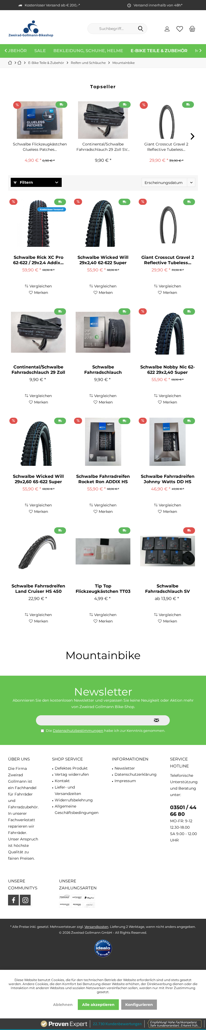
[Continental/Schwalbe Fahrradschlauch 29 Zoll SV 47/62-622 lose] (103, 120)
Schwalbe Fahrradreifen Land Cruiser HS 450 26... (38, 588)
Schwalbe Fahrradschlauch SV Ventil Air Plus (167, 588)
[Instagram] (25, 900)
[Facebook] (13, 900)
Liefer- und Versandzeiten (68, 790)
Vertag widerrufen (72, 774)
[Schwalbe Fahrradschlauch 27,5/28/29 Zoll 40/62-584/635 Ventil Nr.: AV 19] (103, 332)
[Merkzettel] (179, 28)
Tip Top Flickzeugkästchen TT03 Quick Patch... (103, 588)
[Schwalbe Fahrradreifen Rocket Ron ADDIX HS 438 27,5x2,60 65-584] (103, 442)
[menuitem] (192, 28)
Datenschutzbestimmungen (78, 730)
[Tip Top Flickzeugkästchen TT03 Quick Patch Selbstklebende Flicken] (103, 551)
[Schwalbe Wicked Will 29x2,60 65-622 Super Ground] (38, 442)
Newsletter (125, 768)
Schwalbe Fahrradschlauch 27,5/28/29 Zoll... (103, 369)
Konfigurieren (139, 1004)
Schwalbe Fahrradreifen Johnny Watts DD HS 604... (167, 479)
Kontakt (62, 780)
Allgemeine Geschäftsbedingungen (76, 809)
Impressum (125, 780)
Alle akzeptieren (98, 1004)
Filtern (26, 182)
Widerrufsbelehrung (74, 800)
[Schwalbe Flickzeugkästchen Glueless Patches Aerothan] (39, 120)
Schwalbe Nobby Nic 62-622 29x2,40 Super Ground (167, 369)
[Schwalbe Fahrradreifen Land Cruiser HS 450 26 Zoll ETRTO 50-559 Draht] (38, 551)
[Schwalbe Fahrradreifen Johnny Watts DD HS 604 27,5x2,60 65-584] (167, 442)
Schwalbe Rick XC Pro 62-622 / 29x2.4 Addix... (38, 260)
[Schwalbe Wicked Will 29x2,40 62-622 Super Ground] (103, 223)
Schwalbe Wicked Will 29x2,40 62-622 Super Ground (103, 260)
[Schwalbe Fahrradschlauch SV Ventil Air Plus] (167, 551)
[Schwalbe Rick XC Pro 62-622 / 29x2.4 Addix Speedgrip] (38, 223)
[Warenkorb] (192, 28)
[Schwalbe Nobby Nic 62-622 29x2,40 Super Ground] (167, 332)
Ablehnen (63, 1004)
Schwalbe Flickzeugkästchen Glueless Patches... (40, 147)
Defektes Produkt (71, 768)
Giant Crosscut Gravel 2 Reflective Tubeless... (166, 147)
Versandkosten (96, 927)
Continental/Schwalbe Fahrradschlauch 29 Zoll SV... (103, 147)
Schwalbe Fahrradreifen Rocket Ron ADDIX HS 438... (103, 479)
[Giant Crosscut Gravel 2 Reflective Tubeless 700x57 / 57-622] (166, 120)
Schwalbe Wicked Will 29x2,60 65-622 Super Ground (38, 479)
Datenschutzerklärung (136, 774)
